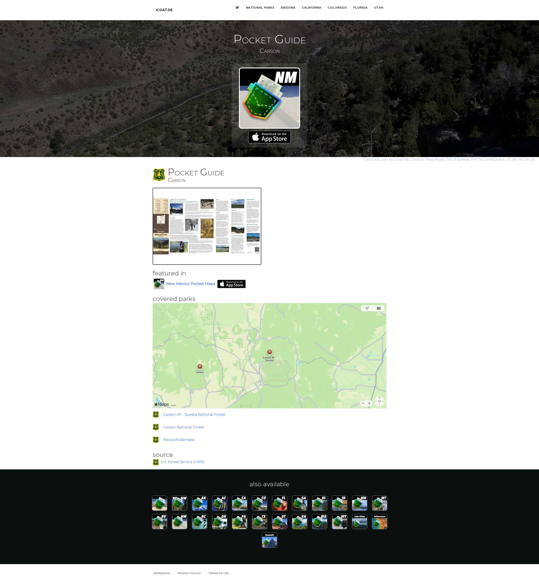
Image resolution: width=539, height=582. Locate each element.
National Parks (260, 7)
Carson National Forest (183, 427)
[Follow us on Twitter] (237, 7)
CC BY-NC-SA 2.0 (521, 159)
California (311, 7)
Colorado (337, 7)
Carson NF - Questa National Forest (194, 415)
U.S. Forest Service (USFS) (182, 462)
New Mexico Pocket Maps (190, 283)
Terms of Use (218, 573)
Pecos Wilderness (178, 440)
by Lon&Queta (434, 159)
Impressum (161, 573)
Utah (378, 7)
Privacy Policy (189, 573)
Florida (360, 7)
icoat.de (164, 10)
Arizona (288, 7)
